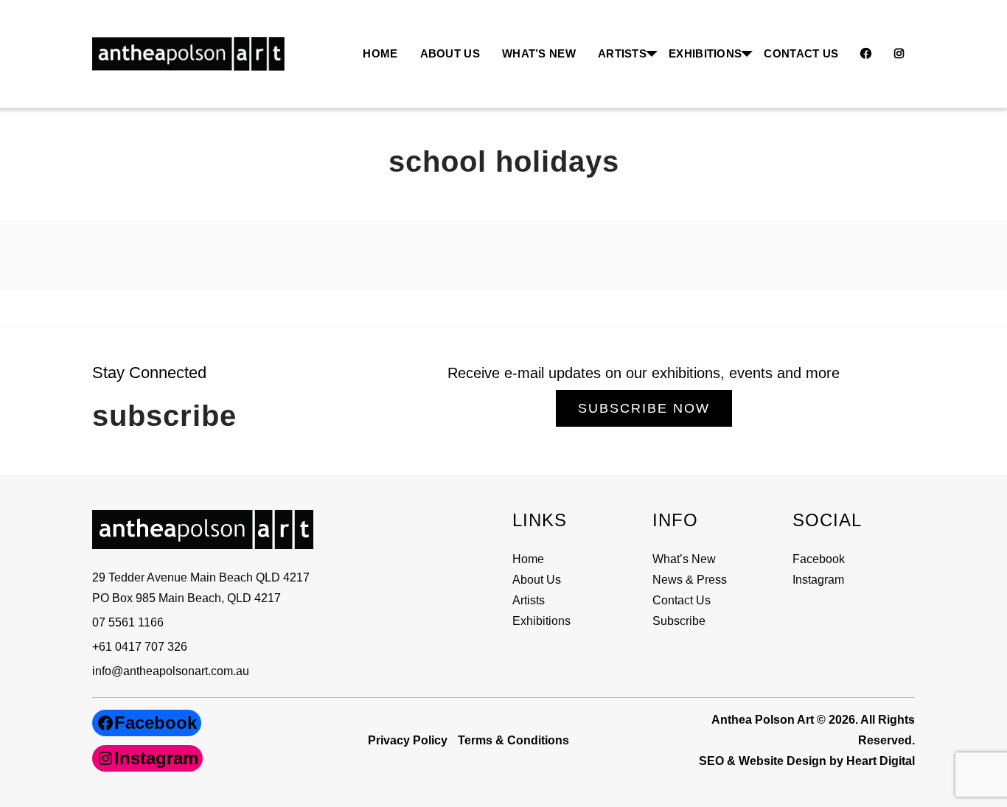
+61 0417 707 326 (139, 646)
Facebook (818, 559)
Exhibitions (705, 53)
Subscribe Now (644, 408)
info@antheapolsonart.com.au (170, 671)
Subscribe (678, 621)
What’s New (539, 53)
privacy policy (407, 740)
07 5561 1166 (128, 622)
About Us (450, 53)
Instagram (818, 579)
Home (380, 53)
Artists (528, 600)
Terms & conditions (513, 740)
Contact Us (801, 53)
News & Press (689, 579)
